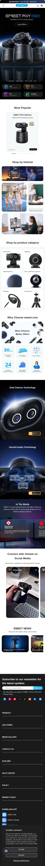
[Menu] (3, 5)
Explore (6, 761)
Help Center (8, 773)
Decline (21, 855)
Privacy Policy (33, 843)
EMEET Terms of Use (30, 692)
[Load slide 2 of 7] (15, 81)
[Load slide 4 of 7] (26, 81)
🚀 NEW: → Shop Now (22, 1)
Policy (5, 785)
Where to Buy (9, 797)
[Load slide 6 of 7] (35, 81)
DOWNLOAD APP (9, 809)
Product (6, 713)
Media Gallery (9, 737)
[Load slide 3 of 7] (21, 81)
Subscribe (38, 688)
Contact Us (8, 749)
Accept (21, 849)
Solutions (7, 725)
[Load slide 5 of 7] (30, 81)
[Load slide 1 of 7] (10, 81)
